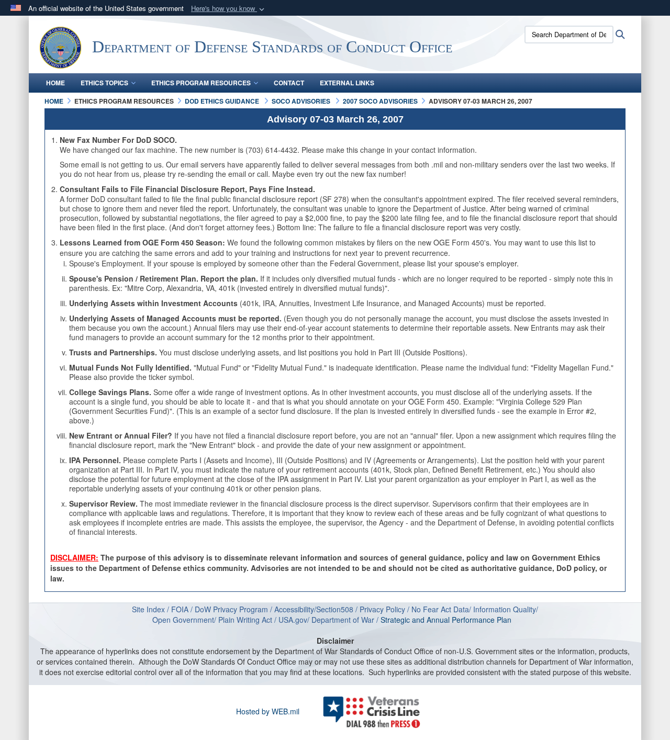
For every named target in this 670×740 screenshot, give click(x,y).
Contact (289, 82)
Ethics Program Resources (201, 82)
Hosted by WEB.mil (267, 711)
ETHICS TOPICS (104, 82)
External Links (347, 82)
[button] (228, 8)
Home (55, 82)
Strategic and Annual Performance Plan (449, 619)
